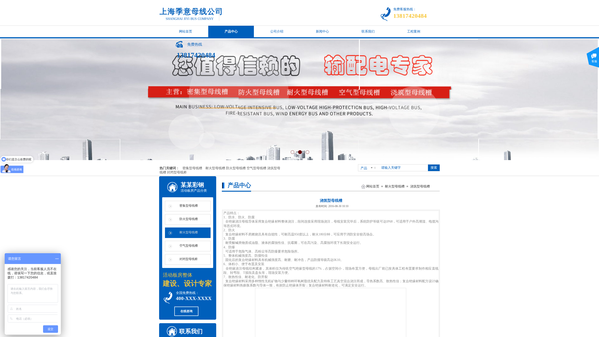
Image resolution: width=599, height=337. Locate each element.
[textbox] (403, 168)
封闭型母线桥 (188, 259)
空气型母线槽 (188, 245)
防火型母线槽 (188, 219)
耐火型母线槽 (395, 186)
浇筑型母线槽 (420, 186)
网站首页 (372, 186)
